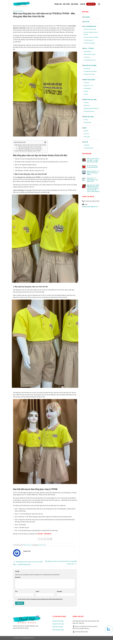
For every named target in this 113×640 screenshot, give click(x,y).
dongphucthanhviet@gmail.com (90, 206)
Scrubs (86, 94)
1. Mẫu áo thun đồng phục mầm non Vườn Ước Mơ (29, 147)
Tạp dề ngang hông (88, 148)
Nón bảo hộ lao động (89, 74)
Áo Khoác (87, 17)
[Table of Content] (45, 142)
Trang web (59, 591)
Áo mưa (86, 119)
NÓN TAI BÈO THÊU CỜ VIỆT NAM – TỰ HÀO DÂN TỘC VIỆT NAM (93, 160)
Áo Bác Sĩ (86, 82)
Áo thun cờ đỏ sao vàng (90, 29)
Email (38, 591)
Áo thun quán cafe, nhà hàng (91, 37)
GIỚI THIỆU (66, 4)
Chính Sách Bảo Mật (57, 627)
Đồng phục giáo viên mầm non (91, 108)
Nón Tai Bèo (87, 136)
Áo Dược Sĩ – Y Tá (88, 85)
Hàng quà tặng (89, 116)
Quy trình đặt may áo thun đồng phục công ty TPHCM (27, 151)
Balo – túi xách (89, 48)
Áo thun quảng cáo (88, 40)
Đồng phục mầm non (18, 11)
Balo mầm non (87, 51)
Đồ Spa (86, 91)
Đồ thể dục (87, 105)
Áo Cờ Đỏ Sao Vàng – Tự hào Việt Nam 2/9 (92, 166)
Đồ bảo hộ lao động (90, 65)
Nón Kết (86, 131)
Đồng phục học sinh (90, 99)
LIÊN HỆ (82, 4)
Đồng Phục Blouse (89, 79)
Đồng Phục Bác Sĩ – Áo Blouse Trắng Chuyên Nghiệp (93, 172)
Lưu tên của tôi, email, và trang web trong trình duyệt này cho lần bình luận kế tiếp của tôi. (40, 599)
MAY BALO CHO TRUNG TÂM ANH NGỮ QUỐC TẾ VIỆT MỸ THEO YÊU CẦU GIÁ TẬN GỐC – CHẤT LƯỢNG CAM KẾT (93, 188)
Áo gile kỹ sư (87, 68)
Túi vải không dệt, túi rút (90, 60)
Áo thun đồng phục (90, 26)
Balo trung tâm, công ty (89, 54)
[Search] (99, 4)
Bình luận (18, 577)
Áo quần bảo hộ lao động (90, 71)
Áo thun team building (89, 43)
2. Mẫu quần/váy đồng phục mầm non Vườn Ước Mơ (30, 149)
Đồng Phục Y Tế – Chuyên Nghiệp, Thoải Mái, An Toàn (92, 179)
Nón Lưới (86, 134)
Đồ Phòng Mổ (87, 88)
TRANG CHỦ (58, 4)
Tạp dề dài (86, 145)
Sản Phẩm (74, 4)
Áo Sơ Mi (86, 22)
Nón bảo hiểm (87, 122)
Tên (16, 591)
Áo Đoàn (86, 102)
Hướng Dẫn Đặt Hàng (57, 621)
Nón (85, 128)
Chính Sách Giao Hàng (58, 630)
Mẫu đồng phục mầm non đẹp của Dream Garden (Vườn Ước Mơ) (30, 145)
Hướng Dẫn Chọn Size (58, 624)
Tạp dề (86, 142)
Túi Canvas (87, 57)
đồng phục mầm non (41, 545)
